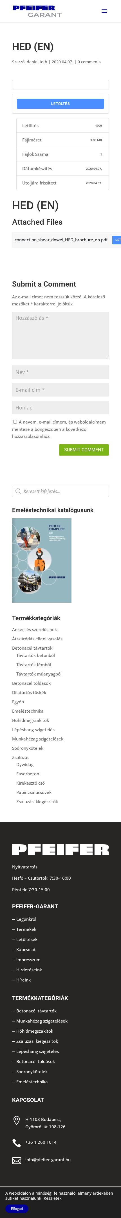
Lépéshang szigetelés (33, 729)
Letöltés (60, 104)
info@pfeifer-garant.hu (48, 1159)
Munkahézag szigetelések (37, 739)
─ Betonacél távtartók (34, 1011)
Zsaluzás (20, 757)
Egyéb (18, 701)
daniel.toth (37, 61)
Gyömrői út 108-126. (46, 1126)
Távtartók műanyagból (39, 674)
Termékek (26, 929)
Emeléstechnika (28, 711)
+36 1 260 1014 (41, 1142)
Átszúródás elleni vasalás (37, 638)
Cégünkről (26, 919)
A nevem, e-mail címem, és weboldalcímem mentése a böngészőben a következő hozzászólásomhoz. (59, 429)
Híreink (23, 980)
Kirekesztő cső (30, 783)
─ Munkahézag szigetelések (40, 1021)
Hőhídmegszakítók (34, 1031)
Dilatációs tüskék (29, 692)
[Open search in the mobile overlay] (60, 491)
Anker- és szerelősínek (34, 629)
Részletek (53, 1198)
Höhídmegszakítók (30, 720)
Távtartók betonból (35, 655)
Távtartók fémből (33, 664)
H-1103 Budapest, (43, 1119)
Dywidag (24, 764)
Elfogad (17, 1208)
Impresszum (28, 959)
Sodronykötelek (27, 748)
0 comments (89, 61)
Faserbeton (27, 773)
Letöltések (26, 939)
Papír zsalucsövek (33, 792)
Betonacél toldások (31, 683)
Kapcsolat (26, 949)
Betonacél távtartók (32, 648)
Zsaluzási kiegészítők (37, 801)
